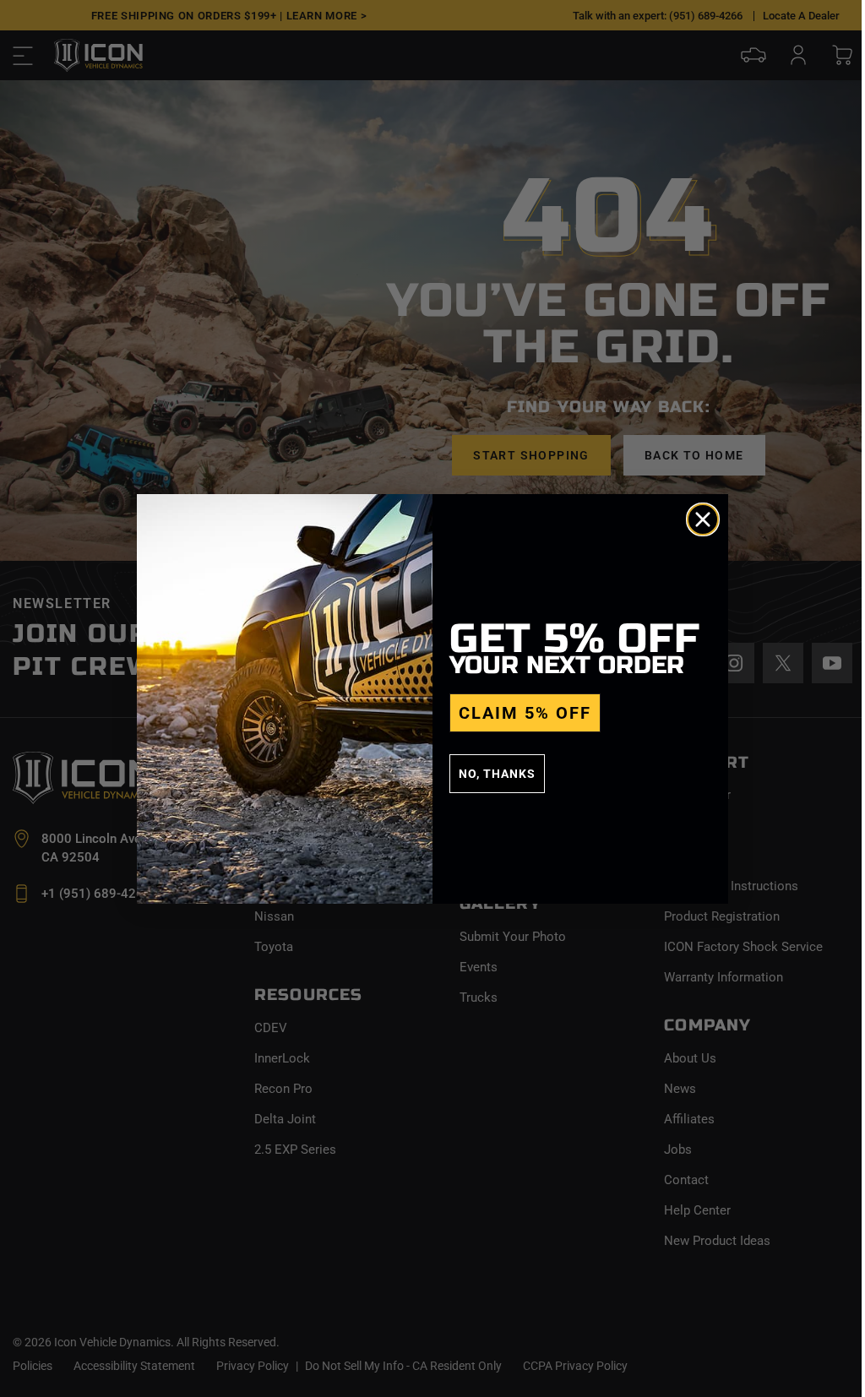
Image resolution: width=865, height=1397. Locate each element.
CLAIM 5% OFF (525, 713)
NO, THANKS (497, 773)
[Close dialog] (703, 519)
